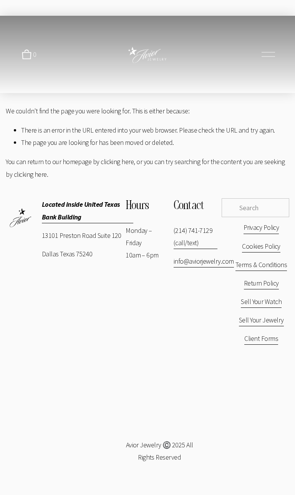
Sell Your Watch (261, 301)
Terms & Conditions (261, 264)
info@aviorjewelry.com (204, 261)
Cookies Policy (261, 246)
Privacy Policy (261, 227)
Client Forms (261, 338)
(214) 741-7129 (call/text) (193, 236)
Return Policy (261, 283)
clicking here (117, 161)
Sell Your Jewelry (261, 320)
